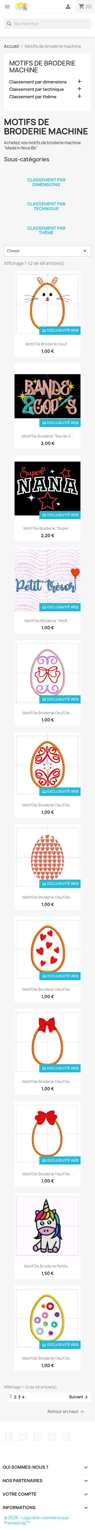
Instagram (66, 1437)
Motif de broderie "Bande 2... (47, 436)
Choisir (47, 251)
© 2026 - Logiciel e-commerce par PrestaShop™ (36, 1520)
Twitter (23, 1437)
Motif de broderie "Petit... (47, 620)
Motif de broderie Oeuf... (47, 343)
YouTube (38, 1437)
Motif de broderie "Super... (47, 528)
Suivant (79, 1397)
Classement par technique (36, 89)
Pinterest (52, 1437)
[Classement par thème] (46, 221)
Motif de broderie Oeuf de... (47, 712)
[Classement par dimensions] (46, 173)
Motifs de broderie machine (42, 66)
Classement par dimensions (38, 82)
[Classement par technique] (46, 197)
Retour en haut (67, 1411)
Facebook (8, 1437)
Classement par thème (32, 97)
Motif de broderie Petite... (47, 1266)
